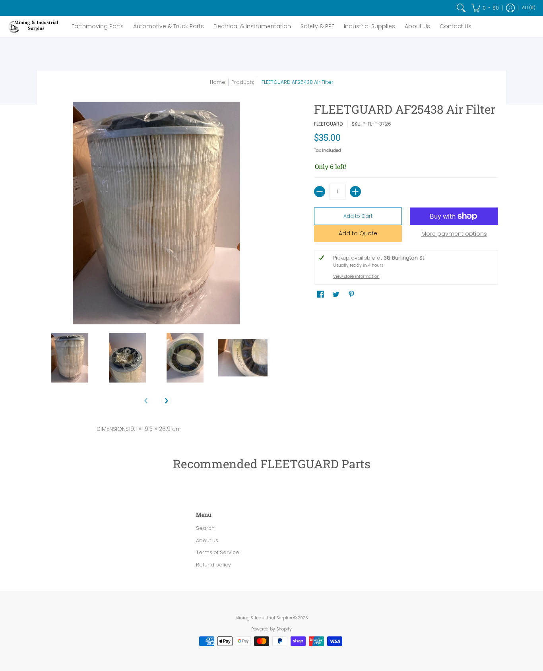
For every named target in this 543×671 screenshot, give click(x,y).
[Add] (355, 191)
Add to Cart (357, 216)
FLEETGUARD (328, 123)
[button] (485, 8)
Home (217, 82)
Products (242, 82)
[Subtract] (319, 191)
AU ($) (528, 8)
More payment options (454, 234)
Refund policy (213, 564)
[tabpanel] (271, 427)
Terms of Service (217, 552)
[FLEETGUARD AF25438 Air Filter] (70, 358)
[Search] (461, 8)
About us (207, 540)
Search (205, 528)
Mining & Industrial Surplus (263, 618)
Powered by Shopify (271, 629)
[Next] (166, 401)
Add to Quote (358, 233)
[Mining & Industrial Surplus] (34, 26)
